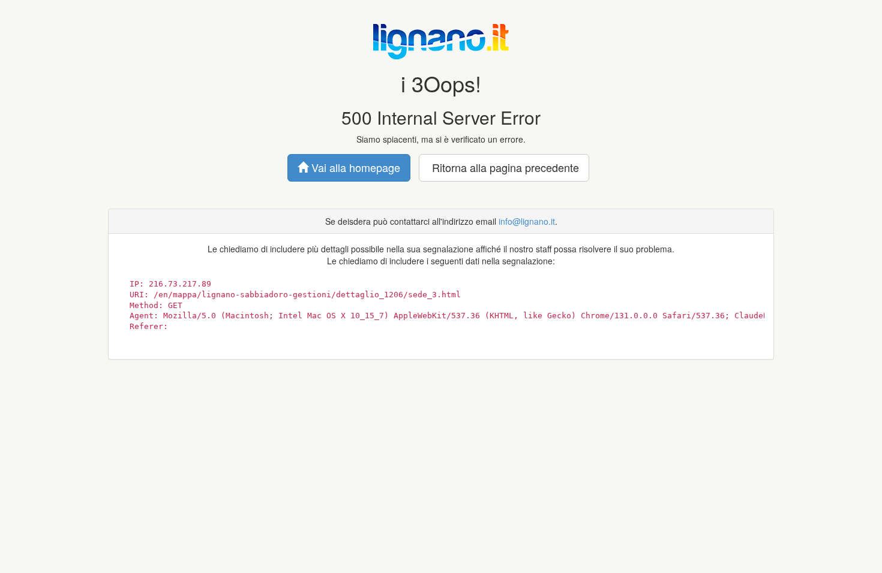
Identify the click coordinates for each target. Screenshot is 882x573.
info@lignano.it (527, 221)
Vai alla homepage (354, 167)
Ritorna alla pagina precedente (504, 167)
